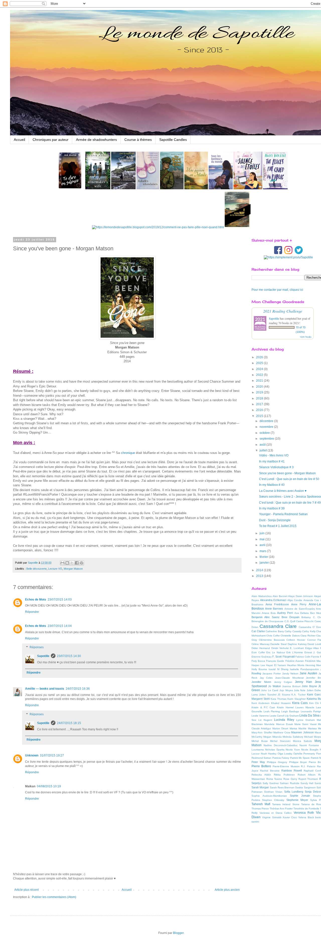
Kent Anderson (261, 703)
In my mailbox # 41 (272, 461)
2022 (260, 375)
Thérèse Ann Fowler (281, 808)
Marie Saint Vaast (305, 724)
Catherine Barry (275, 631)
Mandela (269, 724)
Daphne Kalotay (297, 644)
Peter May (258, 761)
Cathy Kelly (308, 631)
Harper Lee (258, 665)
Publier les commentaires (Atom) (54, 897)
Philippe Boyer (298, 762)
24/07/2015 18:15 (69, 723)
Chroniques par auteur (50, 140)
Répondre (32, 612)
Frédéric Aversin (294, 661)
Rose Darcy (290, 779)
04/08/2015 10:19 (49, 786)
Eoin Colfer (258, 652)
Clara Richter (307, 635)
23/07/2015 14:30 (69, 656)
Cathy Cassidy (293, 631)
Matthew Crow (281, 732)
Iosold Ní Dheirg (279, 669)
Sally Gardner (271, 783)
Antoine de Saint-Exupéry (299, 608)
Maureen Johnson (302, 732)
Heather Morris (295, 665)
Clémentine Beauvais (271, 639)
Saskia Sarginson (305, 787)
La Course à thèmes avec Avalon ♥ (282, 491)
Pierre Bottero (261, 766)
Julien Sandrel (267, 694)
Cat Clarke (258, 631)
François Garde (275, 661)
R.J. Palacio (308, 766)
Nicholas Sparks (274, 749)
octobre (265, 433)
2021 (260, 380)
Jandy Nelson (290, 673)
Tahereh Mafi (261, 804)
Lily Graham (292, 715)
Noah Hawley (269, 753)
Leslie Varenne (260, 715)
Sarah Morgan (260, 787)
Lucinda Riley (284, 720)
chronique (128, 453)
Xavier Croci (290, 817)
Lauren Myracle (304, 707)
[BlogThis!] (67, 562)
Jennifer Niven (261, 681)
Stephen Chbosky (273, 800)
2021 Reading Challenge (282, 311)
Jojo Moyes (286, 690)
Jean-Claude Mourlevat (289, 677)
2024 (260, 369)
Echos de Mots (35, 599)
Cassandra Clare (278, 626)
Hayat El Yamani (276, 665)
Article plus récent (26, 890)
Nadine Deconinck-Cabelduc (281, 745)
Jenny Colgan (283, 682)
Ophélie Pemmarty (304, 753)
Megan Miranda (272, 736)
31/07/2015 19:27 (52, 755)
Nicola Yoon (293, 749)
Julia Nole (299, 690)
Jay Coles (266, 677)
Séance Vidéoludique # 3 (276, 467)
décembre (267, 421)
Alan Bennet (280, 596)
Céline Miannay (261, 644)
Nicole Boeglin (309, 749)
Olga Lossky (285, 753)
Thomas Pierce (260, 808)
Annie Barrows (274, 608)
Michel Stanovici (280, 741)
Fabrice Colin (302, 656)
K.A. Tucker (298, 694)
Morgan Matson (73, 568)
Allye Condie (294, 600)
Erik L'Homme (294, 652)
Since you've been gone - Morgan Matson (287, 473)
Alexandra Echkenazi (273, 600)
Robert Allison (306, 774)
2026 (260, 357)
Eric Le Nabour (275, 652)
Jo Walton (274, 686)
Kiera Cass (300, 703)
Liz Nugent (265, 720)
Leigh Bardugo (290, 711)
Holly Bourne (259, 669)
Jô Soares (284, 694)
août (263, 444)
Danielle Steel (278, 644)
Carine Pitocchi (305, 621)
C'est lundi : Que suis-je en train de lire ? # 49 (290, 502)
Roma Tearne (274, 779)
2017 (260, 404)
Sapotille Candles (173, 140)
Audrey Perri (285, 612)
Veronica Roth (304, 812)
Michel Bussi (260, 741)
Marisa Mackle (298, 728)
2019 (260, 392)
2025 (260, 363)
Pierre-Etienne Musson (286, 766)
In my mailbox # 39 (272, 508)
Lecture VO (55, 568)
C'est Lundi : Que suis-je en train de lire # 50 (289, 479)
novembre (267, 427)
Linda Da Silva (309, 715)
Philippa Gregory (277, 762)
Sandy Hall (306, 783)
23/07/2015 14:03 (60, 599)
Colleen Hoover (295, 639)
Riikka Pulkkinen (284, 774)
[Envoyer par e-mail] (62, 562)
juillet (264, 450)
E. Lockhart (297, 648)
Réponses (37, 647)
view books (305, 336)
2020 (260, 386)
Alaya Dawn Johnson (300, 596)
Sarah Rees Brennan (282, 787)
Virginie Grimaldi (271, 817)
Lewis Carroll (277, 715)
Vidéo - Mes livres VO (273, 455)
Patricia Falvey (280, 757)
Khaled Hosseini (281, 703)
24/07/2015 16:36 (78, 688)
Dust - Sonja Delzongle (275, 520)
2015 (260, 416)
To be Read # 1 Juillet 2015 (277, 526)
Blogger (178, 933)
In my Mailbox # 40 (272, 485)
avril (263, 545)
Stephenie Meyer (297, 799)
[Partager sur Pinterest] (81, 562)
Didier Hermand (261, 648)
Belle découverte (36, 568)
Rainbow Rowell (291, 770)
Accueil (19, 140)
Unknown (31, 755)
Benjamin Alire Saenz (266, 617)
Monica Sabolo (302, 741)
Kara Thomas (278, 698)
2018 (260, 398)
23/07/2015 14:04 (60, 626)
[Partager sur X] (71, 562)
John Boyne (309, 686)
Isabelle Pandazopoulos (304, 669)
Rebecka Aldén (261, 774)
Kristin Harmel (285, 707)
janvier (265, 562)
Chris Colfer (273, 635)
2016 (260, 410)
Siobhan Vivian (273, 791)
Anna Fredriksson (277, 604)
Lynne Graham (305, 720)
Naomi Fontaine (309, 745)
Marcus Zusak (284, 724)
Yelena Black (306, 817)
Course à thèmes (138, 140)
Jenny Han (303, 682)
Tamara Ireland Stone (285, 804)
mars (263, 551)
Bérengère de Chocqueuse (267, 621)
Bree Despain (290, 617)
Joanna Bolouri (291, 686)
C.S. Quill (289, 621)
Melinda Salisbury (293, 736)
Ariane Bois (269, 613)
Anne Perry (298, 604)
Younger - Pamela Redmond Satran (283, 514)
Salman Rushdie (289, 783)
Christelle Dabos (290, 635)
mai (262, 539)
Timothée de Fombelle (306, 808)
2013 (260, 576)
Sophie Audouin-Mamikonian (269, 795)
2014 (260, 570)
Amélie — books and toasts (44, 688)
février (264, 557)
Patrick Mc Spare (300, 757)
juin (262, 533)
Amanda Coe (311, 600)
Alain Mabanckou (262, 596)
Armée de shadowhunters (96, 140)
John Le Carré (269, 690)
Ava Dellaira (301, 613)
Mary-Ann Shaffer (262, 732)
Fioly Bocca (258, 661)
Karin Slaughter (296, 698)
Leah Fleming (272, 711)
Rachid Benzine (269, 770)
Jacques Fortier (271, 673)
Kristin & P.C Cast (263, 707)
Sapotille (43, 656)
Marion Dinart (280, 728)
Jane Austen (308, 673)
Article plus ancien (227, 890)
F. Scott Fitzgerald (283, 656)
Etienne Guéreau (262, 656)
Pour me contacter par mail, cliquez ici (277, 289)
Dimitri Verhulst (280, 648)
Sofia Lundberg (293, 791)
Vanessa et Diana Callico (276, 812)
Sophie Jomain (300, 795)
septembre (267, 438)
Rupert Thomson (308, 779)
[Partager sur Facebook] (76, 562)
